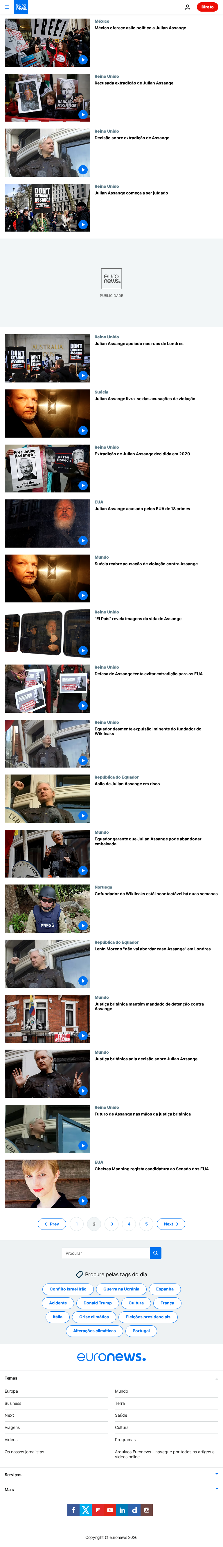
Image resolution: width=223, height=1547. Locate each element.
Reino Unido (107, 76)
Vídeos (11, 1439)
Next (168, 1223)
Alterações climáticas (94, 1330)
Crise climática (94, 1316)
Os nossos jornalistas (24, 1451)
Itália (57, 1316)
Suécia (101, 391)
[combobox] (111, 1253)
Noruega (103, 886)
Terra (120, 1402)
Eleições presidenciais (148, 1316)
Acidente (58, 1302)
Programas (125, 1439)
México (102, 21)
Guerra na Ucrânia (121, 1288)
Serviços (13, 1474)
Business (13, 1402)
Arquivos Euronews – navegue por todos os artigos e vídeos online (165, 1454)
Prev (54, 1223)
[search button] (155, 1253)
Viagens (12, 1427)
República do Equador (117, 777)
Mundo (102, 557)
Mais (9, 1489)
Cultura (136, 1302)
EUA (99, 501)
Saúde (121, 1415)
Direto (208, 6)
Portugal (141, 1330)
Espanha (165, 1288)
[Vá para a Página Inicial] (21, 7)
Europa (11, 1391)
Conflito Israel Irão (68, 1288)
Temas (11, 1377)
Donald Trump (98, 1302)
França (167, 1302)
